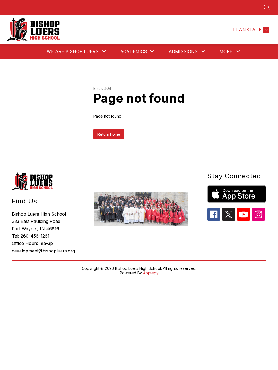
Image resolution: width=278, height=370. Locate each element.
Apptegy (151, 273)
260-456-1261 (35, 236)
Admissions (183, 51)
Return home (108, 134)
